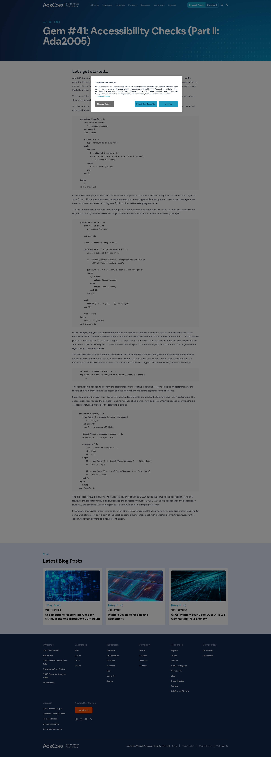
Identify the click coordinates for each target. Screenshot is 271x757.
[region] (136, 94)
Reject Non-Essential (145, 104)
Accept (168, 104)
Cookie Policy (104, 96)
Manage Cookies (104, 104)
